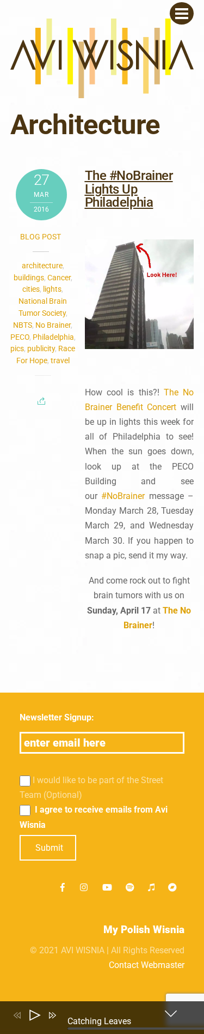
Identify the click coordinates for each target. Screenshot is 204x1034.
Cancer (59, 277)
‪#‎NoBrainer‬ (123, 496)
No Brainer (53, 325)
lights (52, 289)
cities (31, 289)
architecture (42, 265)
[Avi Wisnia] (102, 92)
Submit (49, 848)
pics (17, 348)
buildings (29, 277)
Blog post (40, 236)
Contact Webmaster (146, 965)
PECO (19, 337)
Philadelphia (53, 337)
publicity (41, 348)
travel (60, 360)
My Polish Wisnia (143, 929)
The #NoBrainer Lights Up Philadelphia (129, 189)
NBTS (22, 325)
